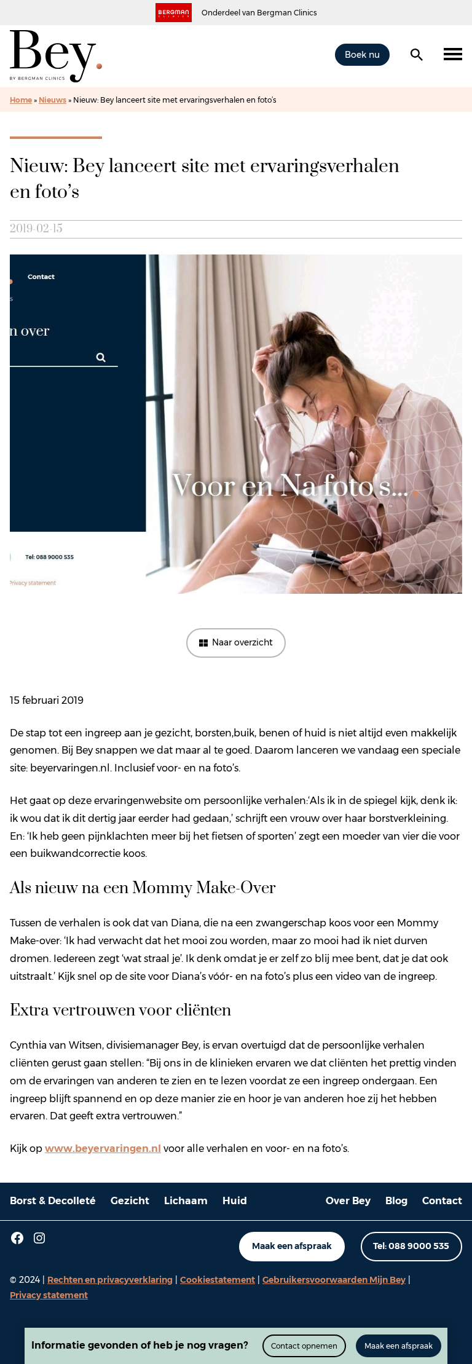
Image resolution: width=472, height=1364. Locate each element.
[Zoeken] (416, 54)
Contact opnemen (304, 1345)
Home (21, 99)
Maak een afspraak (292, 1246)
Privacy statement (49, 1295)
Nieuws (52, 99)
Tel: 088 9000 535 (411, 1246)
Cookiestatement (217, 1279)
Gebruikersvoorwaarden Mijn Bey (334, 1279)
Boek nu (362, 54)
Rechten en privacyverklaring (110, 1279)
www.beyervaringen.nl (103, 1148)
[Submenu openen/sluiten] (453, 54)
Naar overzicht (242, 642)
